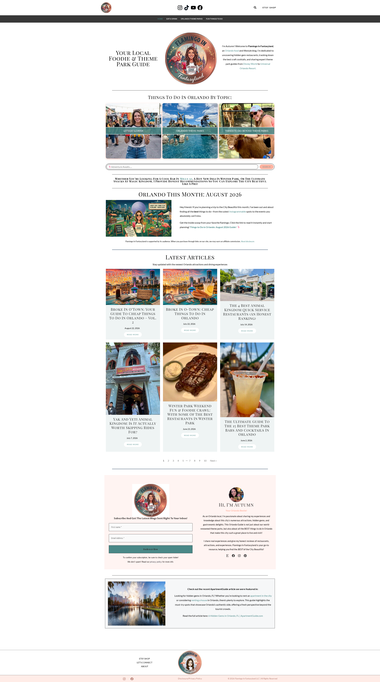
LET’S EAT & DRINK (134, 130)
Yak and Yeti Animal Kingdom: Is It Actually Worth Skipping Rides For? (133, 425)
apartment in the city (261, 595)
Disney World (250, 63)
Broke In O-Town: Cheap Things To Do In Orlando (190, 313)
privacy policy (156, 562)
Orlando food (232, 50)
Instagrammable (237, 211)
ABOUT (144, 666)
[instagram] (239, 555)
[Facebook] (200, 7)
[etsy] (227, 555)
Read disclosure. (248, 241)
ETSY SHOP (144, 658)
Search (267, 167)
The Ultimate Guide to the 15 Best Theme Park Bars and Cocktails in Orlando (247, 428)
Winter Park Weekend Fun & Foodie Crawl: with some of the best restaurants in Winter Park (190, 414)
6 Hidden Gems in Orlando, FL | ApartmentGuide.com (235, 615)
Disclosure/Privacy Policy (190, 678)
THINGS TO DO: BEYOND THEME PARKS (246, 130)
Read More (133, 335)
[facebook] (233, 555)
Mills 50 (186, 178)
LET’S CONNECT (144, 662)
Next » (213, 460)
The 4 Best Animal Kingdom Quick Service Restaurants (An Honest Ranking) (247, 312)
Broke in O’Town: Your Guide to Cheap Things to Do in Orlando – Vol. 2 (132, 315)
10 (205, 460)
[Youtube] (193, 7)
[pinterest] (245, 555)
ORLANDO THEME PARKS (190, 130)
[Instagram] (180, 7)
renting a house (199, 600)
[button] (255, 8)
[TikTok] (186, 7)
